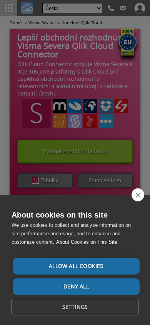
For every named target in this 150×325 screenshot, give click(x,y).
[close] (138, 194)
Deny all (76, 286)
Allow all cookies (76, 266)
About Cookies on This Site (86, 242)
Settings (75, 306)
